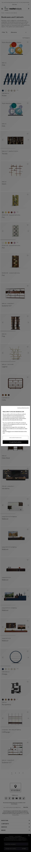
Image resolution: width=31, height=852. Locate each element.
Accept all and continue (15, 442)
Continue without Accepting (23, 407)
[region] (15, 426)
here (9, 431)
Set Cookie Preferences (15, 437)
